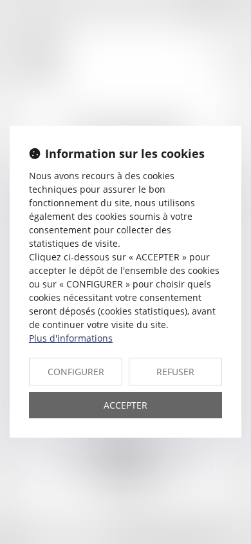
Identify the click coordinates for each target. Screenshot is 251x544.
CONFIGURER (76, 371)
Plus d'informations (71, 338)
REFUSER (175, 371)
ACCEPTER (125, 405)
